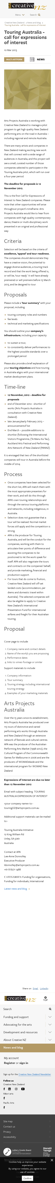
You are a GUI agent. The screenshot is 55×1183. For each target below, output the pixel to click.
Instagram (16, 1089)
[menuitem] (27, 1017)
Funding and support (16, 1017)
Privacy (7, 1132)
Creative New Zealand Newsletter (34, 1074)
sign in (23, 1063)
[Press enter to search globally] (50, 1009)
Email (35, 988)
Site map (8, 1121)
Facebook (4, 1089)
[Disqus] (27, 941)
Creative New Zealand (14, 22)
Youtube (23, 1089)
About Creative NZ (15, 1040)
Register (9, 1063)
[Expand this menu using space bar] (49, 1017)
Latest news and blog (15, 888)
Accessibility (9, 1137)
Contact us (9, 1126)
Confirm (27, 1178)
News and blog (13, 1047)
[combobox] (23, 1009)
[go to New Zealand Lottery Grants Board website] (17, 1152)
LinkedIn (44, 988)
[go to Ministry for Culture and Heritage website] (47, 1152)
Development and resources (21, 1032)
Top (45, 1000)
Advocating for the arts (18, 1024)
